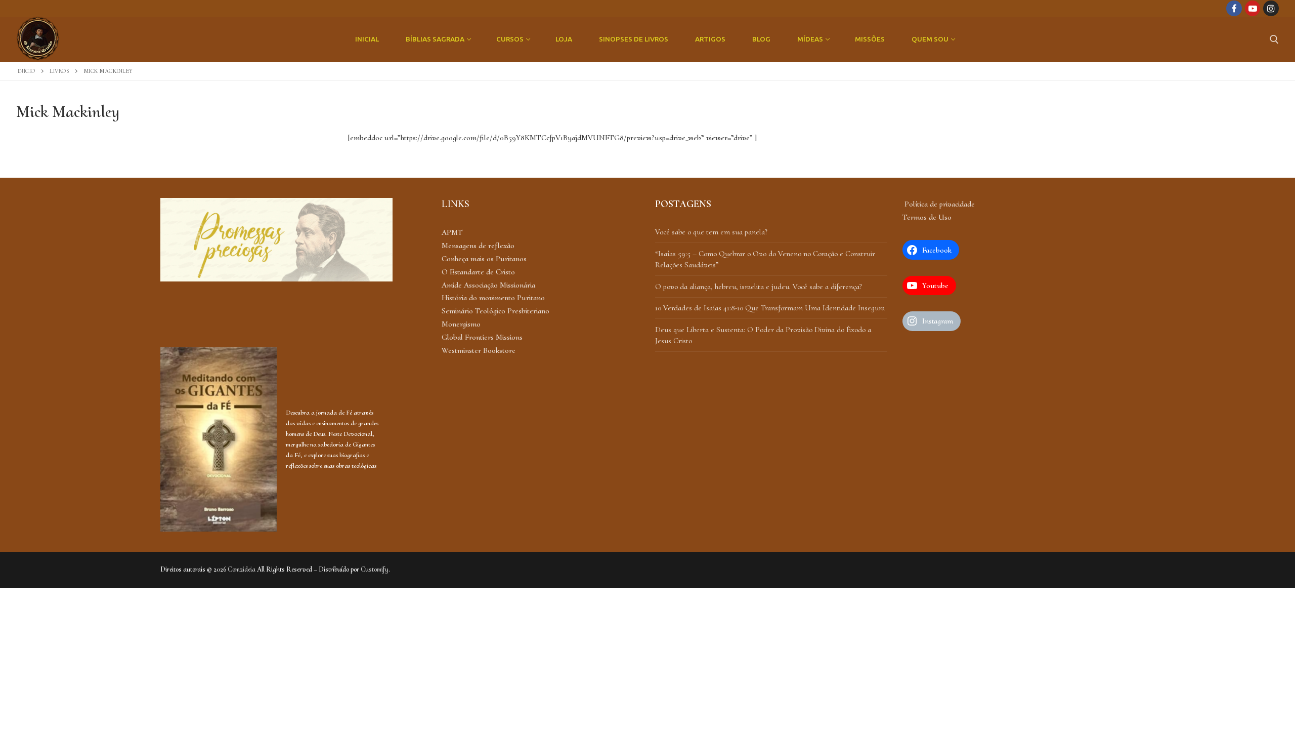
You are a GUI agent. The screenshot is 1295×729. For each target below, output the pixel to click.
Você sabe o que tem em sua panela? (711, 232)
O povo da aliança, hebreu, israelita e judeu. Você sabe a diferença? (758, 286)
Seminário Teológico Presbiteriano (495, 311)
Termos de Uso (927, 217)
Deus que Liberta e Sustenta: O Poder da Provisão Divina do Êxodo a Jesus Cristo (763, 335)
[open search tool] (1274, 39)
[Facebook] (1234, 8)
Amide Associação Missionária (488, 285)
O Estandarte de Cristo (478, 272)
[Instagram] (1271, 8)
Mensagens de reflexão (478, 245)
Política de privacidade (938, 204)
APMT (452, 232)
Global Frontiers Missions (482, 337)
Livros (59, 70)
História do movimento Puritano (493, 298)
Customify (374, 569)
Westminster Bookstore (478, 350)
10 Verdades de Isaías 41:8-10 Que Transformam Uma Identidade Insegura (770, 308)
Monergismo (461, 324)
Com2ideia (241, 569)
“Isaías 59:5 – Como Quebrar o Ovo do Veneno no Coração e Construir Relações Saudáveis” (765, 259)
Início (26, 70)
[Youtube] (1253, 8)
